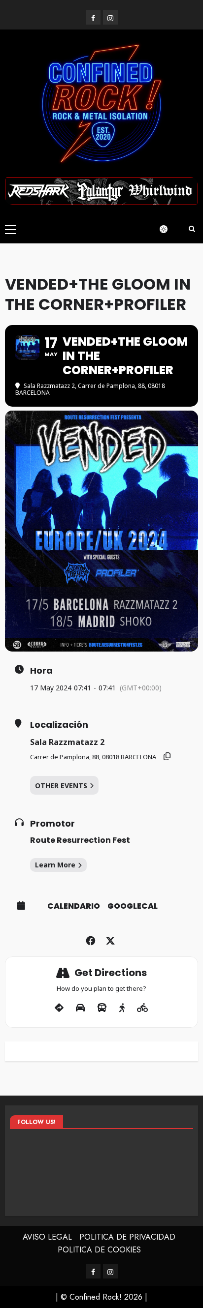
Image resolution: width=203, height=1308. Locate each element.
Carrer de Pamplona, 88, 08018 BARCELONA (93, 756)
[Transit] (102, 1008)
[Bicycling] (142, 1008)
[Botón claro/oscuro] (168, 229)
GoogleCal (132, 906)
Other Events (61, 785)
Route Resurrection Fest (80, 840)
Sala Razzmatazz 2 (67, 742)
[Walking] (122, 1008)
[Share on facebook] (90, 939)
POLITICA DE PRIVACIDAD (127, 1237)
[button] (10, 229)
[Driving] (80, 1008)
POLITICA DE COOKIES (99, 1249)
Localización (59, 724)
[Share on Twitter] (110, 939)
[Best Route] (59, 1008)
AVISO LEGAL (47, 1237)
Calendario (73, 906)
